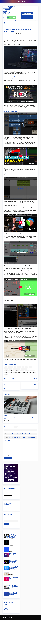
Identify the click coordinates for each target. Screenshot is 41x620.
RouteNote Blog (21, 1)
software (19, 372)
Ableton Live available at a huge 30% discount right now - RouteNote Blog (22, 437)
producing (16, 370)
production (22, 370)
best (15, 367)
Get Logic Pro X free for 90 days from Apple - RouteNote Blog (20, 433)
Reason (20, 315)
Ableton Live (20, 252)
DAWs (26, 367)
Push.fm (5, 604)
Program (26, 370)
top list (34, 372)
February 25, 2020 (18, 78)
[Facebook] (29, 378)
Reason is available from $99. (10, 364)
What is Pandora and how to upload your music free (13, 593)
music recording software (9, 370)
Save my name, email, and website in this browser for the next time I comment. (20, 455)
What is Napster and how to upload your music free (13, 548)
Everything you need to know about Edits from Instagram (13, 561)
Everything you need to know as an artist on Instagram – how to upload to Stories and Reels (13, 579)
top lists (6, 374)
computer (19, 367)
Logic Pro (21, 124)
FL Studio (21, 58)
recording (15, 372)
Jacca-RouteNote (8, 33)
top (27, 372)
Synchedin (6, 608)
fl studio (30, 367)
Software (5, 27)
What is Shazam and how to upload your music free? (13, 567)
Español (5, 506)
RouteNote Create (7, 607)
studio (24, 372)
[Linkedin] (34, 378)
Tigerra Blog (6, 609)
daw (23, 367)
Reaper (20, 188)
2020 (6, 367)
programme (32, 370)
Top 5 (30, 372)
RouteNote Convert (7, 605)
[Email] (36, 378)
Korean (5, 508)
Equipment (6, 415)
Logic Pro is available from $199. (10, 173)
